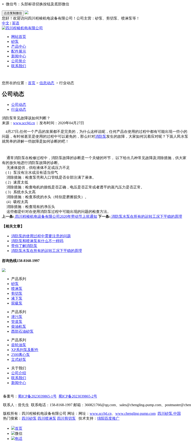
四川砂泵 (29, 418)
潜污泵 (16, 317)
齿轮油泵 (18, 345)
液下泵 (16, 298)
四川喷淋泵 (47, 418)
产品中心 (18, 46)
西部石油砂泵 (22, 331)
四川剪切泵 (66, 418)
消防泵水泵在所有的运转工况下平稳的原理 (146, 216)
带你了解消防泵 (24, 246)
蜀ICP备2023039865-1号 (37, 396)
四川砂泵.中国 (169, 413)
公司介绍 (18, 373)
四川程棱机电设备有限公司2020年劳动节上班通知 (55, 216)
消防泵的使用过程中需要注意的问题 (41, 236)
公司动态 (18, 105)
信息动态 (46, 83)
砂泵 (15, 41)
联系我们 (18, 66)
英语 (15, 23)
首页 (31, 83)
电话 (18, 439)
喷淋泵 (16, 289)
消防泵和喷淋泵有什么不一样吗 (37, 241)
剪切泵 (16, 293)
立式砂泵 (18, 359)
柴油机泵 (18, 326)
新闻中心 (18, 56)
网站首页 (18, 37)
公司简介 (18, 61)
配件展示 (18, 51)
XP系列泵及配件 (24, 350)
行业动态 (18, 109)
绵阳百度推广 (108, 418)
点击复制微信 (13, 13)
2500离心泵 (20, 355)
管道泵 (16, 322)
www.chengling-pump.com (135, 413)
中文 (5, 23)
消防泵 (100, 136)
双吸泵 (16, 303)
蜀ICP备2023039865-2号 (77, 396)
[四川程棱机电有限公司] (22, 28)
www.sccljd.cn (24, 123)
